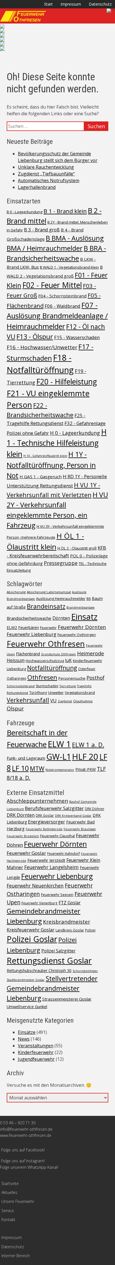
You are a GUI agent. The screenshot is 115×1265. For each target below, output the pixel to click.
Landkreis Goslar (70, 930)
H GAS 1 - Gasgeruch (41, 476)
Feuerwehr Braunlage (80, 829)
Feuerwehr (48, 627)
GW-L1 (58, 756)
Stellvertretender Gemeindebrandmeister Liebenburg (52, 988)
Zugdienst (65, 701)
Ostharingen (16, 678)
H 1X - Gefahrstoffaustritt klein (45, 456)
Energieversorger (46, 822)
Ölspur (15, 708)
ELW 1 (59, 744)
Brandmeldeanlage (80, 607)
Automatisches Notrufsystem (48, 180)
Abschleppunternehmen (37, 800)
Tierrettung (67, 686)
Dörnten (61, 618)
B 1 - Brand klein (65, 211)
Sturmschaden (47, 686)
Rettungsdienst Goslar (49, 960)
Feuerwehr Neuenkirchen (35, 885)
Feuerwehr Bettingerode (44, 829)
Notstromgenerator (59, 770)
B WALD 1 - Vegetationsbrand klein (69, 267)
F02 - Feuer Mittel (52, 285)
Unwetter (56, 692)
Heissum (16, 660)
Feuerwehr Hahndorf (63, 853)
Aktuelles (9, 1192)
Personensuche (71, 678)
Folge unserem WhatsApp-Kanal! (29, 1167)
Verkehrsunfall (28, 700)
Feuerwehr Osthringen (77, 634)
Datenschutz (100, 4)
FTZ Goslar (70, 903)
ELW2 (12, 627)
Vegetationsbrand (80, 692)
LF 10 (20, 768)
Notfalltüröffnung (52, 668)
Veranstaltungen (35, 1046)
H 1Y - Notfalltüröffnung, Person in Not (51, 465)
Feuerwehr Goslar (26, 853)
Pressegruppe (61, 563)
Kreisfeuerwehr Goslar (30, 930)
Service (7, 1210)
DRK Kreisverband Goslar (73, 816)
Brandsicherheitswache (29, 618)
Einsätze (26, 1032)
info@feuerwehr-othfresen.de (26, 1129)
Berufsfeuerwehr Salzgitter (54, 808)
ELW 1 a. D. (88, 744)
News (24, 1039)
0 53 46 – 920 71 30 (17, 1122)
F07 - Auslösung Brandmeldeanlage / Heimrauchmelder (57, 315)
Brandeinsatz (46, 606)
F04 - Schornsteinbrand (62, 296)
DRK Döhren (94, 808)
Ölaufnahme (83, 701)
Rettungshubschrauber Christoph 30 (39, 970)
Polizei (90, 930)
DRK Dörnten (21, 815)
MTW (37, 768)
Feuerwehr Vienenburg (39, 903)
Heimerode (90, 653)
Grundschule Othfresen (58, 654)
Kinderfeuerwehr (87, 660)
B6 (89, 598)
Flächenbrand (28, 653)
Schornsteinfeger (85, 971)
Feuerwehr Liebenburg (31, 634)
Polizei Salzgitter (58, 951)
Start (48, 4)
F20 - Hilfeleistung (66, 382)
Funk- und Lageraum (26, 758)
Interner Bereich (15, 1255)
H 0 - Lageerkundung (75, 433)
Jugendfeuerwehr (36, 1059)
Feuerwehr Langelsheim (51, 867)
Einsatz (84, 616)
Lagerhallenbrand (37, 187)
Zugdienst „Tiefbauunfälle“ (46, 174)
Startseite (10, 1183)
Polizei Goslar (32, 939)
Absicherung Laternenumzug (49, 592)
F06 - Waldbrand (62, 306)
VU (53, 700)
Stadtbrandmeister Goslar (26, 980)
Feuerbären (28, 627)
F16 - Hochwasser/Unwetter (42, 347)
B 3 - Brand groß (42, 229)
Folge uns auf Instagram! (23, 1160)
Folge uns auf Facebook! (23, 1150)
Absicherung (16, 592)
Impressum (71, 4)
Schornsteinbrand (21, 686)
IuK (68, 660)
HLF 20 (85, 756)
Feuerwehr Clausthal (57, 835)
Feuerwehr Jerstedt (46, 860)
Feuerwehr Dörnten (82, 626)
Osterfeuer (86, 668)
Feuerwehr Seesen (57, 894)
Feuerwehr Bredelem (23, 836)
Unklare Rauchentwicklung (46, 167)
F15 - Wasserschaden (77, 337)
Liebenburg (16, 668)
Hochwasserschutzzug (45, 660)
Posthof (95, 677)
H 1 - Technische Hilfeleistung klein (57, 443)
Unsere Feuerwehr (17, 1201)
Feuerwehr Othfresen (46, 644)
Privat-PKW (85, 769)
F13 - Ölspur (34, 336)
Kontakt (8, 1219)
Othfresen (42, 677)
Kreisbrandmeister (66, 921)
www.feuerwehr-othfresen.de (25, 1135)
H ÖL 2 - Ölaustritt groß (77, 548)
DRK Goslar (45, 815)
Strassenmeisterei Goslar (67, 999)
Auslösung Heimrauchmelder (60, 598)
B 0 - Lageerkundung (24, 211)
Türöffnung (38, 692)
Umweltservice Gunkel (27, 1006)
